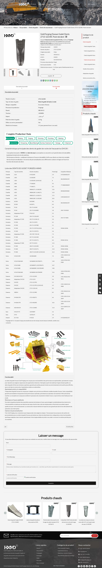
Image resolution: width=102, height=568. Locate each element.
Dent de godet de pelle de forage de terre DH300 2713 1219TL (86, 506)
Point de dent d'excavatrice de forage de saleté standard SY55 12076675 (33, 522)
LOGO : (42, 57)
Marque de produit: (45, 47)
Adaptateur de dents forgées (65, 553)
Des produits (32, 4)
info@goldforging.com (85, 560)
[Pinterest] (92, 566)
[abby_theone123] (100, 292)
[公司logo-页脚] (11, 546)
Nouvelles (65, 4)
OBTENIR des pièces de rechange (66, 555)
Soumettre (51, 483)
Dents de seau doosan (89, 60)
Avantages (51, 4)
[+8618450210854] (100, 276)
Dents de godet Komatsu (90, 51)
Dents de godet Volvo (89, 55)
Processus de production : (47, 62)
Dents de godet (87, 42)
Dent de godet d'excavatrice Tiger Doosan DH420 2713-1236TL (91, 201)
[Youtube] (87, 566)
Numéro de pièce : (45, 49)
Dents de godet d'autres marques (91, 64)
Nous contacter (75, 4)
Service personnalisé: (45, 64)
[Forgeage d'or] (100, 280)
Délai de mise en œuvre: (46, 67)
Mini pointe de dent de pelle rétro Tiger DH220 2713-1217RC (91, 157)
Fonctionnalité (56, 86)
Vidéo (58, 4)
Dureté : (42, 54)
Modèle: (42, 59)
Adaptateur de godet (88, 73)
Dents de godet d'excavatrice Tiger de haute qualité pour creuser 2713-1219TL (91, 179)
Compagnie (41, 4)
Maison (23, 4)
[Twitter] (84, 566)
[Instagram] (89, 566)
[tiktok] (95, 566)
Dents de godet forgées (64, 548)
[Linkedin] (81, 566)
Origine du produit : (45, 52)
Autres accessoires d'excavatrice (90, 78)
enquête (50, 76)
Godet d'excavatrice (63, 550)
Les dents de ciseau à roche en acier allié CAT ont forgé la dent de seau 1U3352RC (69, 522)
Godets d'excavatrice (88, 69)
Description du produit (22, 86)
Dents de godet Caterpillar (91, 46)
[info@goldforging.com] (100, 288)
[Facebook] (79, 566)
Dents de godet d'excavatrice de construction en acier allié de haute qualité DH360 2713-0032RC (91, 224)
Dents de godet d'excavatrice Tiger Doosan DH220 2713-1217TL (91, 134)
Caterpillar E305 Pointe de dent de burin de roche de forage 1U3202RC (51, 522)
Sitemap (37, 566)
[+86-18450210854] (100, 284)
